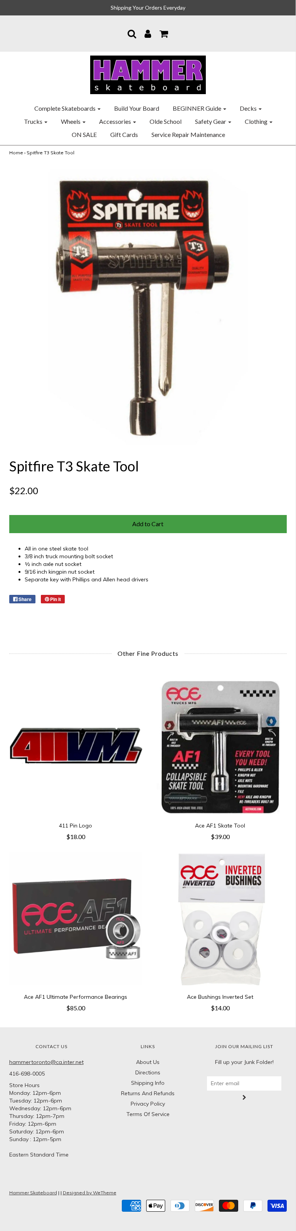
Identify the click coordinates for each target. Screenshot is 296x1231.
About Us (148, 1062)
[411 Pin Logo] (75, 747)
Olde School (166, 121)
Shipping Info (148, 1082)
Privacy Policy (148, 1103)
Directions (147, 1072)
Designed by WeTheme (89, 1193)
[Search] (132, 33)
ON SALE (84, 134)
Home (16, 152)
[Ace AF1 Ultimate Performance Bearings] (75, 918)
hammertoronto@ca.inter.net (46, 1062)
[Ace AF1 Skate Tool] (220, 747)
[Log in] (148, 33)
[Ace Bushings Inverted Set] (220, 918)
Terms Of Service (148, 1114)
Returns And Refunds (148, 1093)
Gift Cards (124, 134)
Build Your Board (136, 108)
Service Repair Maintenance (188, 134)
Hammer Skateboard (33, 1193)
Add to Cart (147, 523)
